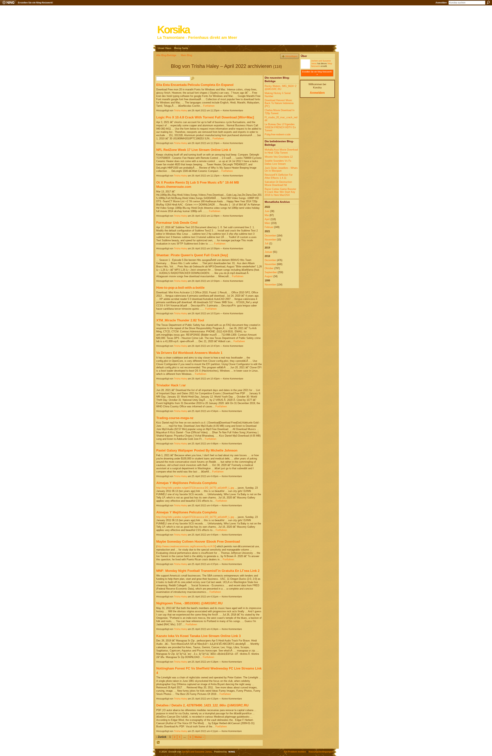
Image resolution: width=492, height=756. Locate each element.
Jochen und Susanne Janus (197, 751)
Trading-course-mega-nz (175, 418)
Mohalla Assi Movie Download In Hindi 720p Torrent (281, 151)
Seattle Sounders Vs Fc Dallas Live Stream (278, 162)
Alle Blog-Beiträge (166, 55)
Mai (267, 215)
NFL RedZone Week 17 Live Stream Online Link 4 (193, 150)
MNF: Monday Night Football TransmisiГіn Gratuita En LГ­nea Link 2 (207, 571)
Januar (268, 251)
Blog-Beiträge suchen (193, 78)
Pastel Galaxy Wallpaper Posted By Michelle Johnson (196, 450)
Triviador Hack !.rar (171, 385)
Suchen (488, 2)
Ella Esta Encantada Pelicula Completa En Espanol (195, 85)
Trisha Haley (180, 110)
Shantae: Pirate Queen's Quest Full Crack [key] (192, 255)
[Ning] (8, 2)
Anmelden (441, 2)
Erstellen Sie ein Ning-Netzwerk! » (317, 73)
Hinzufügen (291, 56)
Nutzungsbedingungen (321, 751)
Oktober (269, 268)
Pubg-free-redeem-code (278, 134)
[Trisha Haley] (162, 73)
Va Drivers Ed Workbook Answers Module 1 (189, 353)
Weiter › (199, 737)
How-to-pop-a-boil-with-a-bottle (180, 287)
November (270, 239)
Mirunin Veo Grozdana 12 (279, 156)
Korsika (173, 30)
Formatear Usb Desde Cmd (176, 223)
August (269, 276)
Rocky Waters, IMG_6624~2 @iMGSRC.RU (280, 88)
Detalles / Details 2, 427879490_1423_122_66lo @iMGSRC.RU (202, 705)
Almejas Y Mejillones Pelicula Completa (186, 483)
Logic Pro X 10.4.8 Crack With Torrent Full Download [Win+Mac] (205, 117)
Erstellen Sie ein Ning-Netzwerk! (35, 2)
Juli (266, 243)
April (267, 219)
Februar (269, 227)
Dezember (270, 235)
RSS (158, 742)
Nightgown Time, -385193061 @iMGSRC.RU (189, 603)
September (271, 272)
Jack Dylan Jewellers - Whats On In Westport (281, 169)
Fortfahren (208, 105)
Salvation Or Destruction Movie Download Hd (278, 183)
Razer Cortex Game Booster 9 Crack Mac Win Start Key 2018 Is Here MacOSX (280, 192)
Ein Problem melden (295, 751)
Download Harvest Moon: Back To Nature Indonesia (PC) (279, 103)
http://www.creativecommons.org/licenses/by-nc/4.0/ (186, 546)
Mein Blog (186, 55)
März (267, 223)
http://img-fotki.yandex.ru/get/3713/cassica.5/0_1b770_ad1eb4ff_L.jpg (195, 487)
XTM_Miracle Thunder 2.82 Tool (180, 320)
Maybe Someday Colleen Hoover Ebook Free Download (198, 541)
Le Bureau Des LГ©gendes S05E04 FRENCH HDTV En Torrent (280, 127)
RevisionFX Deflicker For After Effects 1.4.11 (279, 176)
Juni (267, 211)
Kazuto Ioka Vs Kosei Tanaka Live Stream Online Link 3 (198, 636)
